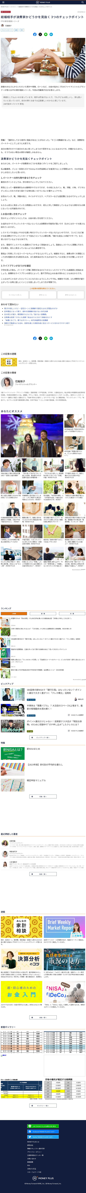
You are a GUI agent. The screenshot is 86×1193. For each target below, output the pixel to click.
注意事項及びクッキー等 (35, 1155)
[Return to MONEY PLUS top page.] (43, 2)
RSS (28, 1165)
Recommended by (76, 569)
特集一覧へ (43, 796)
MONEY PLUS (4, 7)
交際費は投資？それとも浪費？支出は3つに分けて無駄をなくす (28, 317)
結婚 (16, 30)
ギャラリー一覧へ (43, 1106)
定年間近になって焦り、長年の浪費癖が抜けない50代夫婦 (26, 311)
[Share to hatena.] (51, 34)
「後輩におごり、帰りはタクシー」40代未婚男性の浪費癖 (26, 320)
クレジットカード (7, 30)
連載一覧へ (43, 1017)
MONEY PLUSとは (33, 1142)
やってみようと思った (15, 295)
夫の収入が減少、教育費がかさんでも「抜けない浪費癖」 (26, 314)
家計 (22, 30)
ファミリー (13, 7)
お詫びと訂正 (31, 1169)
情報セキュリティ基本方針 (36, 1148)
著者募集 (30, 1162)
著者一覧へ (43, 874)
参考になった (43, 295)
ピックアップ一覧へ (43, 737)
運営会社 (30, 1145)
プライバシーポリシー (34, 1152)
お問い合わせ (31, 1159)
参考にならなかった (70, 295)
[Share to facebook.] (34, 34)
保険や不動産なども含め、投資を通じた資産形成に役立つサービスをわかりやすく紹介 (37, 323)
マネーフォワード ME (34, 1172)
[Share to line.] (45, 34)
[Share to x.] (40, 34)
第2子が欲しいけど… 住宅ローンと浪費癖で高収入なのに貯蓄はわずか (30, 308)
